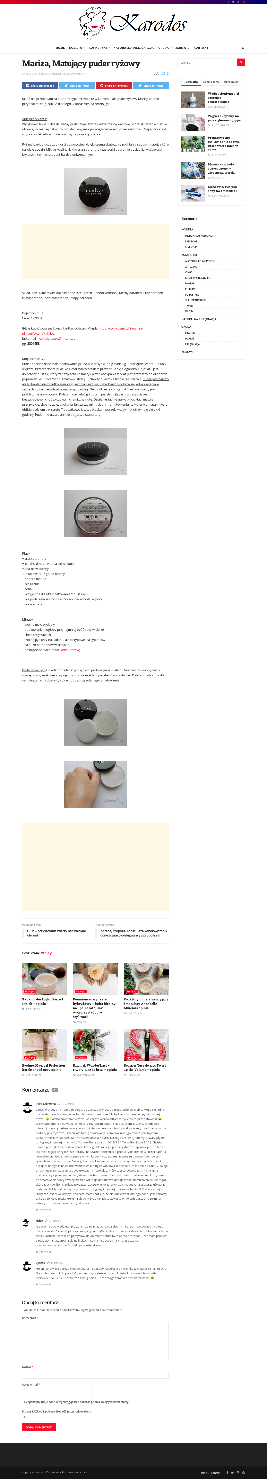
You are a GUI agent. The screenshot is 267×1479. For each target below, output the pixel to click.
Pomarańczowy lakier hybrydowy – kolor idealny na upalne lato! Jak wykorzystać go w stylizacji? (94, 1008)
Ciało (188, 272)
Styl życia (191, 247)
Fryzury (190, 333)
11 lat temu (57, 1263)
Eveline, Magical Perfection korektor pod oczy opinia (43, 1067)
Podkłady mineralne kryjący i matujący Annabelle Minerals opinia (146, 1003)
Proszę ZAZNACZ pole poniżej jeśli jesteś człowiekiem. (57, 1411)
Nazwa (28, 1367)
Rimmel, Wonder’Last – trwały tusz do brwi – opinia (95, 1067)
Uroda (163, 48)
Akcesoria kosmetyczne (200, 261)
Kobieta (75, 48)
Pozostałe (192, 294)
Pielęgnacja (192, 344)
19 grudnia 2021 (33, 1075)
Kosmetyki (98, 48)
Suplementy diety (195, 300)
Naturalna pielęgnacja (133, 48)
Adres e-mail (31, 1384)
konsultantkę (70, 650)
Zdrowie (182, 48)
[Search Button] (241, 62)
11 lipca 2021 (132, 1075)
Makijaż (56, 73)
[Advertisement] (95, 251)
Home (60, 48)
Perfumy (190, 289)
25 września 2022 (135, 1013)
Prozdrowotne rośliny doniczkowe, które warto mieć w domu (224, 144)
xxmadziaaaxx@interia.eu (57, 338)
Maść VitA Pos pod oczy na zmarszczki (223, 189)
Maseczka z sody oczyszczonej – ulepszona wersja (221, 168)
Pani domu (192, 241)
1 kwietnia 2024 (32, 1008)
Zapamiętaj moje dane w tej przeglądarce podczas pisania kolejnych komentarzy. (77, 1402)
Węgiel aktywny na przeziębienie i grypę (224, 118)
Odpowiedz (45, 1209)
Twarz (189, 305)
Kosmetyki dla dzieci (198, 278)
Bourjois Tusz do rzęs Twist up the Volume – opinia (145, 1067)
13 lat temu (67, 1104)
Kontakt (201, 48)
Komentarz (30, 1318)
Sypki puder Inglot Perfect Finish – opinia (42, 1001)
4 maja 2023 (81, 1022)
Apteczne (191, 266)
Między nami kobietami (199, 235)
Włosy (189, 311)
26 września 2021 (84, 1075)
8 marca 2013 (30, 73)
